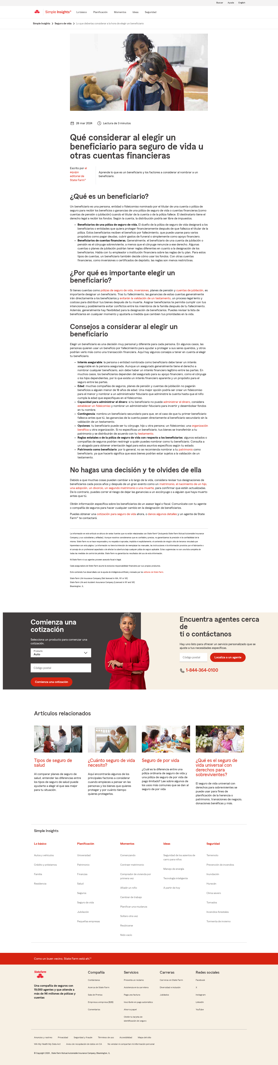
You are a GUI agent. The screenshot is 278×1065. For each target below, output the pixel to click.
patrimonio (186, 449)
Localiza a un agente (227, 657)
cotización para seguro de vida (116, 514)
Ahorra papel (130, 1009)
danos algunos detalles (162, 514)
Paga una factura (132, 995)
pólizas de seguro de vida (117, 290)
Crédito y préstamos (45, 865)
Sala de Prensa (95, 995)
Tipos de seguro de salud (53, 763)
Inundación (213, 874)
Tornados (212, 902)
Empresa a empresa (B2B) (100, 1002)
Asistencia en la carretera (136, 987)
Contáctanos (94, 980)
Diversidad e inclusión (170, 987)
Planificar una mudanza (133, 906)
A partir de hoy (171, 888)
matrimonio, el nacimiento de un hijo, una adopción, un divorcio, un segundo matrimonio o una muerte (138, 486)
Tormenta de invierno (219, 921)
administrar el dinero (176, 401)
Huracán (211, 883)
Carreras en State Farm (171, 980)
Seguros (81, 893)
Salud (80, 883)
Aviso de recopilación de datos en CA (84, 1044)
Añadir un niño (128, 888)
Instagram (201, 995)
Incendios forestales (218, 912)
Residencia (40, 883)
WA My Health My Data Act (47, 1044)
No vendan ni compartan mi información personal (131, 1044)
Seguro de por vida (160, 760)
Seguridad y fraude (83, 1037)
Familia (38, 874)
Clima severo (214, 893)
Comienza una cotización (51, 681)
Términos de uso (106, 1037)
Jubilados (164, 995)
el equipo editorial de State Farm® (78, 174)
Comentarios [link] (94, 1009)
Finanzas (82, 874)
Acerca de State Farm (98, 987)
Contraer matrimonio (132, 865)
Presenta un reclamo (134, 980)
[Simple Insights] (58, 14)
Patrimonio (83, 865)
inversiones (141, 290)
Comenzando (127, 855)
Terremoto (212, 855)
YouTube (200, 1009)
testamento (145, 433)
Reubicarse (126, 925)
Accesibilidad (126, 1037)
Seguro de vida (85, 902)
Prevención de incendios (220, 865)
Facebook (200, 980)
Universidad (84, 855)
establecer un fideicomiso (94, 405)
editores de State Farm (153, 572)
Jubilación (83, 912)
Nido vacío (126, 935)
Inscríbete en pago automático (138, 1002)
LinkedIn (200, 1002)
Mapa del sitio (144, 1037)
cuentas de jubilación (189, 290)
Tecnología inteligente (175, 878)
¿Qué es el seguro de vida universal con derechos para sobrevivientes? (216, 767)
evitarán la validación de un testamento (145, 298)
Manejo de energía (173, 869)
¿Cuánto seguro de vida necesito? (111, 763)
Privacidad (63, 1037)
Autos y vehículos (44, 855)
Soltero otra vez (129, 916)
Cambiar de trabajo (131, 897)
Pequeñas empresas (88, 921)
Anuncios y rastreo (43, 1037)
